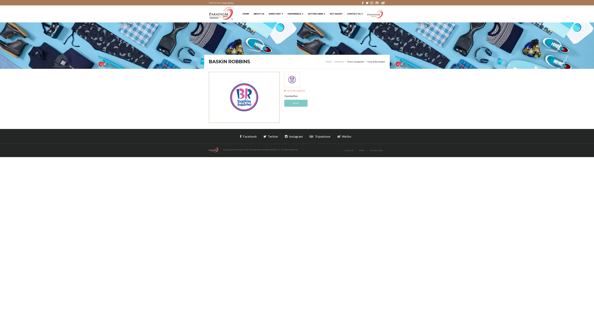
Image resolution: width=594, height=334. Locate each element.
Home (246, 14)
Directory (275, 14)
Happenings (294, 14)
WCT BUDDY (336, 14)
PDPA (362, 150)
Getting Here (315, 14)
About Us (259, 14)
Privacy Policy (376, 150)
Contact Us (354, 14)
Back (296, 103)
